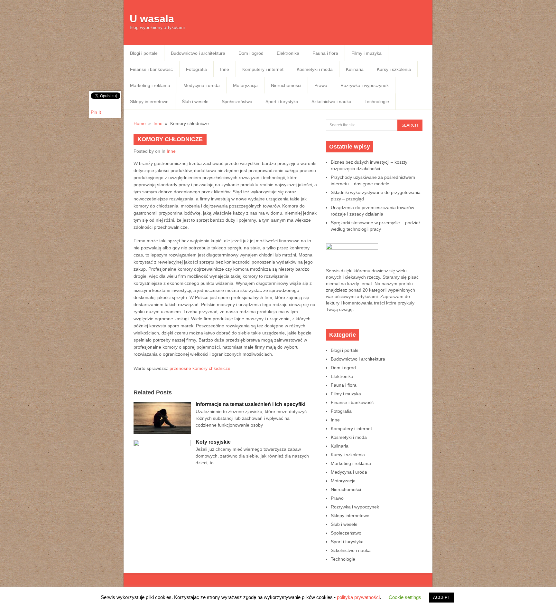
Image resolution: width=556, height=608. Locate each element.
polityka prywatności (358, 597)
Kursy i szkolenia (394, 69)
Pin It (96, 112)
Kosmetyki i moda (315, 69)
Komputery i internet (262, 69)
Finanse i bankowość (151, 69)
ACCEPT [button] (441, 597)
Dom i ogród (251, 53)
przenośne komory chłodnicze (200, 368)
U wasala (152, 18)
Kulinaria (355, 69)
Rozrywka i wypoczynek (364, 85)
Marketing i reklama (150, 85)
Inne (224, 69)
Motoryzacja (245, 85)
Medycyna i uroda (201, 85)
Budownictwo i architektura (198, 53)
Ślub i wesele (195, 101)
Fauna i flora (325, 53)
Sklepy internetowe (149, 101)
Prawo (320, 85)
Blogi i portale (144, 53)
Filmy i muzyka (366, 53)
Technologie (377, 101)
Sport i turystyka (281, 101)
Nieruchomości (286, 85)
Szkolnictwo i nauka (331, 101)
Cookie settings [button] (405, 597)
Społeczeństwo (237, 101)
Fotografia (196, 69)
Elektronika (288, 53)
